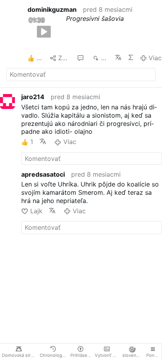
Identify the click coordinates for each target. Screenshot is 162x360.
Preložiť (118, 57)
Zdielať (64, 58)
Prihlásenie (81, 355)
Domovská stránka (20, 355)
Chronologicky (54, 355)
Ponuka (154, 355)
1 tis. (104, 58)
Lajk (36, 211)
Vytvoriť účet (107, 355)
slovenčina (133, 355)
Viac (155, 58)
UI (130, 57)
